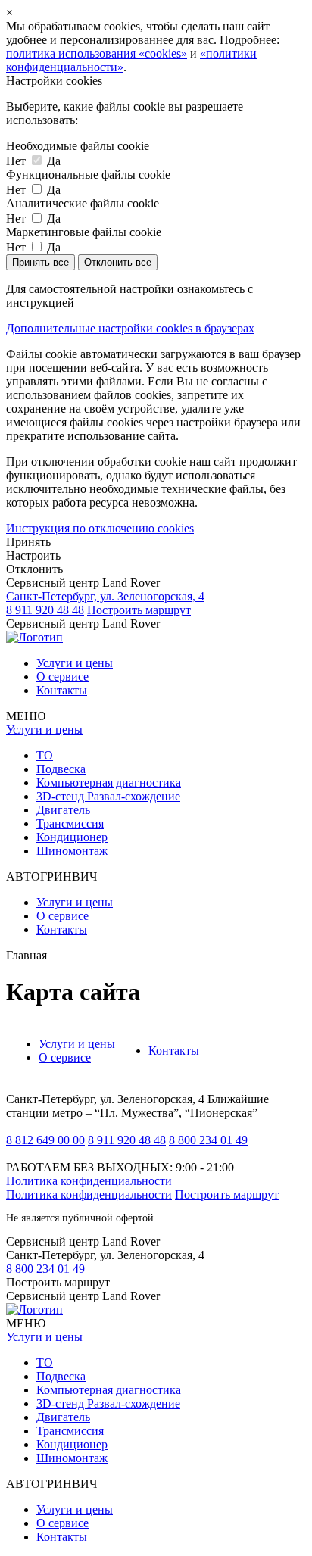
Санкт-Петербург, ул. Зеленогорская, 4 (105, 596)
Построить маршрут (139, 609)
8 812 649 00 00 (45, 1139)
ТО (44, 755)
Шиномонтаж (72, 850)
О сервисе (62, 676)
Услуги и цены (74, 662)
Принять (28, 541)
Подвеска (61, 768)
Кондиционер (72, 837)
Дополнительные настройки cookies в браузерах (130, 328)
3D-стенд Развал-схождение (108, 796)
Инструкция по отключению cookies (100, 528)
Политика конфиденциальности (89, 1180)
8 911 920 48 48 (45, 609)
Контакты (61, 690)
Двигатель (63, 809)
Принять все (40, 262)
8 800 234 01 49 (208, 1139)
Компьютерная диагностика (108, 782)
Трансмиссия (70, 823)
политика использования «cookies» (96, 53)
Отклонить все (117, 262)
